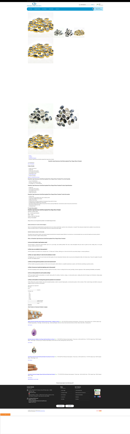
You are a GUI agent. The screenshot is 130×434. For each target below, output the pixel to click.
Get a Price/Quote (31, 163)
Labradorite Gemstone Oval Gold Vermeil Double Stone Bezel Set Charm (41, 356)
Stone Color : (85, 321)
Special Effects (31, 191)
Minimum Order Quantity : (74, 321)
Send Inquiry (37, 177)
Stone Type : (48, 322)
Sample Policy (31, 201)
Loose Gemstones (79, 390)
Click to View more (32, 174)
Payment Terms (32, 197)
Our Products (44, 9)
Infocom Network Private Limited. (40, 411)
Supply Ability (31, 198)
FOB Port (30, 196)
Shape (30, 187)
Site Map (62, 399)
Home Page (30, 9)
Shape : (42, 322)
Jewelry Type (31, 192)
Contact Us (57, 9)
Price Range (31, 183)
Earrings (77, 399)
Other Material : (71, 322)
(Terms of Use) (43, 410)
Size (30, 189)
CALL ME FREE (35, 379)
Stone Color (31, 188)
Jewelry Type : (94, 339)
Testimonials (51, 9)
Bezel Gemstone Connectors (81, 392)
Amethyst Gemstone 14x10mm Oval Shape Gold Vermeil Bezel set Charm (41, 339)
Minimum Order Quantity (33, 182)
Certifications (31, 206)
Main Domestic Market (33, 204)
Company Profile (37, 9)
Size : (93, 321)
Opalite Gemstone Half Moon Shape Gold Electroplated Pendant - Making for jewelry (43, 321)
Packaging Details (32, 202)
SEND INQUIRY (30, 379)
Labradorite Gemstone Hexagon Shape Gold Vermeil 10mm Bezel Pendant (41, 374)
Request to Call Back (31, 177)
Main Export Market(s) (33, 203)
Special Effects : (35, 322)
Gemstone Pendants (79, 394)
